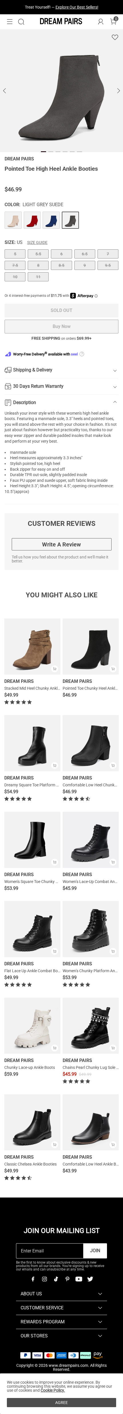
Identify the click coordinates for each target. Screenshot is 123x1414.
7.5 (15, 265)
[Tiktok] (55, 1279)
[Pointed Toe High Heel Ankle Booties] (13, 220)
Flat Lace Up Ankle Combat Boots (34, 970)
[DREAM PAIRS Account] (100, 21)
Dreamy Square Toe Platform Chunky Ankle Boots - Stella (54, 785)
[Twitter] (90, 1279)
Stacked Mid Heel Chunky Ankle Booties (39, 688)
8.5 (61, 265)
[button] (10, 22)
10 (15, 277)
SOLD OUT (61, 310)
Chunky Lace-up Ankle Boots (29, 1067)
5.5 (38, 254)
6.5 (85, 254)
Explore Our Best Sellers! (76, 7)
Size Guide (37, 242)
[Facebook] (32, 1279)
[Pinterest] (67, 1279)
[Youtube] (78, 1279)
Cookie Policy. (53, 1390)
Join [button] (95, 1250)
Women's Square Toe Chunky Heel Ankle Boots (44, 881)
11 (38, 277)
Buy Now (62, 326)
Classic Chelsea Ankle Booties (30, 1164)
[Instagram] (44, 1279)
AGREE (61, 1402)
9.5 (108, 265)
